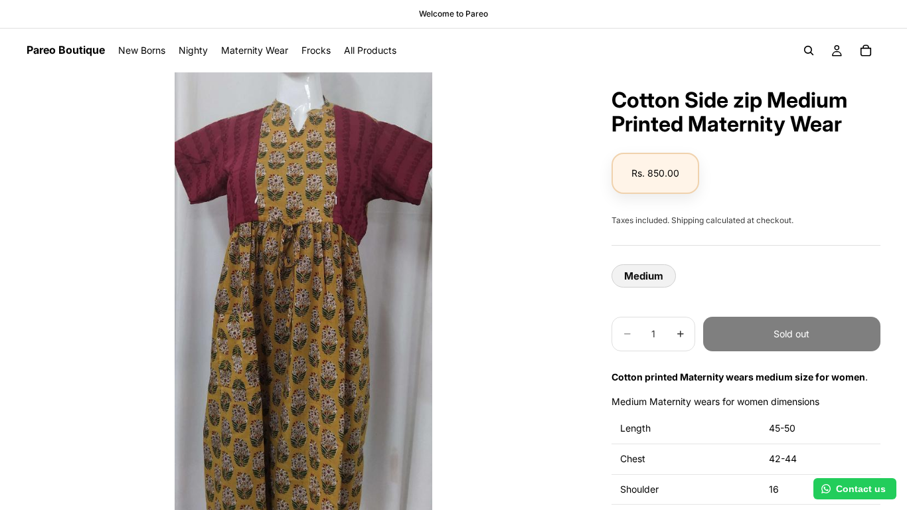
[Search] (808, 50)
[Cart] (865, 50)
